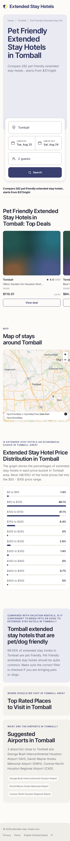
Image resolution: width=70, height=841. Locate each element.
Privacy (7, 835)
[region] (36, 386)
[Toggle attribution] (65, 414)
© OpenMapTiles (30, 413)
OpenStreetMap (15, 417)
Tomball (22, 20)
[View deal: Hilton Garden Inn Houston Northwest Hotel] (31, 253)
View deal (32, 302)
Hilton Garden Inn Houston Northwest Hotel (29, 284)
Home (11, 20)
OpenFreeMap (14, 413)
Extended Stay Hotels (32, 6)
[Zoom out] (65, 359)
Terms (17, 835)
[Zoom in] (65, 354)
